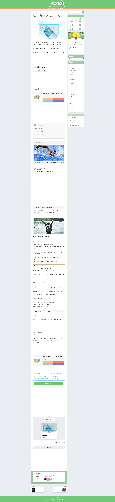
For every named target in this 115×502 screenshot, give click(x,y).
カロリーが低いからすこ (73, 122)
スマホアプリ (72, 94)
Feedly (50, 480)
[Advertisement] (49, 113)
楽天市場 (58, 98)
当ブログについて (72, 19)
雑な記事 (80, 29)
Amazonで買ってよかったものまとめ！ (53, 8)
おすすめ (63, 442)
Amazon (47, 98)
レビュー (59, 442)
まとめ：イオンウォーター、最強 (40, 136)
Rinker (46, 358)
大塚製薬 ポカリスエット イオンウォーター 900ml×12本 (52, 93)
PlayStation (72, 74)
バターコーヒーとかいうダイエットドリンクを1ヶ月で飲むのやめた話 (47, 376)
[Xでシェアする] (43, 419)
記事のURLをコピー (49, 383)
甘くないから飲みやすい (39, 131)
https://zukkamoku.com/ (47, 476)
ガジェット (80, 19)
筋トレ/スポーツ (62, 441)
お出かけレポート (73, 96)
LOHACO (58, 364)
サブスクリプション (73, 101)
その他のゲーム (73, 79)
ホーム (50, 6)
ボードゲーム (72, 77)
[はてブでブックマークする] (50, 419)
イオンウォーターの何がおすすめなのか (75, 119)
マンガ (70, 81)
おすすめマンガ (73, 83)
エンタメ (80, 26)
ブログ (70, 105)
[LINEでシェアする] (54, 419)
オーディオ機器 (73, 70)
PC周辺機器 (72, 68)
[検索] (83, 12)
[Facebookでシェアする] (47, 419)
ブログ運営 (72, 107)
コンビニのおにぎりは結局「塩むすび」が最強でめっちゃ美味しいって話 (47, 378)
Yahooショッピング (48, 364)
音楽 (71, 92)
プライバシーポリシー (65, 499)
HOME (58, 497)
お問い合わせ (64, 6)
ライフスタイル (72, 29)
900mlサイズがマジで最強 (40, 134)
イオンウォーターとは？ (39, 128)
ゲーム (71, 72)
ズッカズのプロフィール (56, 6)
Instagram (47, 480)
